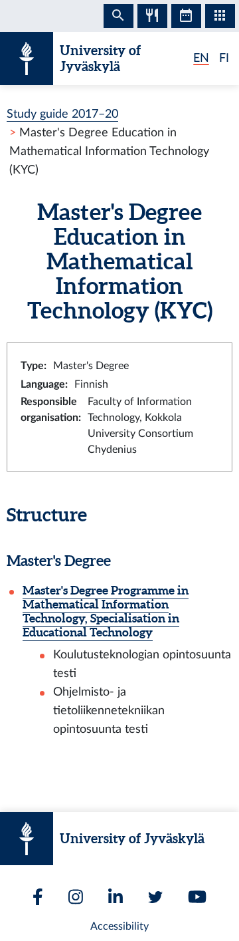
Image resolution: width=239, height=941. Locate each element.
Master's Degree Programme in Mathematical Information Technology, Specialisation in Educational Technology (106, 611)
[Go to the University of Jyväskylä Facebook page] (38, 896)
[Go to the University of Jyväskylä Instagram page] (75, 896)
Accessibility (119, 926)
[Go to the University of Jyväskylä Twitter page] (155, 897)
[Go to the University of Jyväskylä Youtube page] (197, 896)
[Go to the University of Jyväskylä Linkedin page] (115, 896)
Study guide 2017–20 (62, 114)
